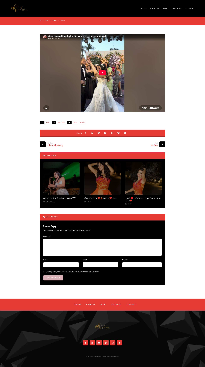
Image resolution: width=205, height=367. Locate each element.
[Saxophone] (19, 8)
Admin (47, 122)
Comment (47, 236)
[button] (85, 133)
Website (125, 260)
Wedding (82, 122)
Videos (75, 122)
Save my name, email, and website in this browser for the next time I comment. (73, 272)
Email (85, 260)
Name (45, 260)
